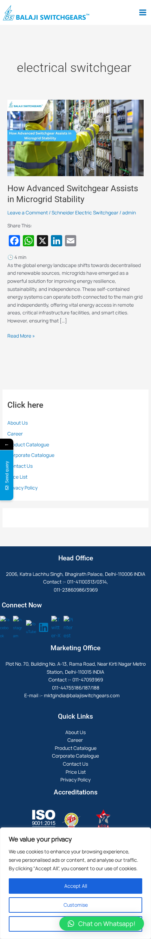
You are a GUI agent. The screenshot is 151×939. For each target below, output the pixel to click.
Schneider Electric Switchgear (85, 212)
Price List (17, 476)
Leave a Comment (27, 212)
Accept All (75, 886)
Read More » (21, 335)
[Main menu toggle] (143, 12)
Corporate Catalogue (30, 455)
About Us (17, 422)
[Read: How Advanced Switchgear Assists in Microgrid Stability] (75, 137)
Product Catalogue (28, 444)
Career (15, 433)
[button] (101, 924)
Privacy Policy (22, 487)
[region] (75, 883)
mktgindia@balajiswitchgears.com (82, 695)
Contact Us (20, 465)
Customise (76, 904)
